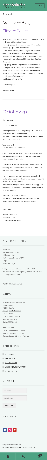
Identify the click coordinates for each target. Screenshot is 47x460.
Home (7, 14)
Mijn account (8, 456)
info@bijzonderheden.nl (12, 311)
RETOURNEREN (11, 363)
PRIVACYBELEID (11, 371)
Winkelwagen (36, 454)
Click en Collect (16, 31)
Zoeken (23, 456)
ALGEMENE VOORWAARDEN (15, 367)
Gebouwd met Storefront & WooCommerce (19, 447)
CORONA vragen (17, 111)
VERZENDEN (10, 358)
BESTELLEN (9, 354)
